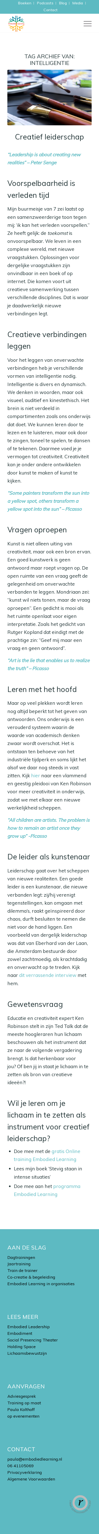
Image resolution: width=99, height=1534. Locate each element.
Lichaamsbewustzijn (27, 1353)
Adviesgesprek (21, 1396)
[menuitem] (25, 3)
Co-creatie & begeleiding (31, 1277)
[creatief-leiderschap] (49, 98)
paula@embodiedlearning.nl (34, 1459)
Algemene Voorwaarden (31, 1479)
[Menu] (85, 23)
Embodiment (19, 1333)
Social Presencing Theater (32, 1340)
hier (35, 775)
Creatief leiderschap (49, 136)
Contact (51, 10)
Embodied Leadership (28, 1326)
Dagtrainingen (21, 1257)
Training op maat (24, 1402)
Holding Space (21, 1346)
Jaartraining (19, 1263)
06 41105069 (20, 1465)
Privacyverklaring (24, 1472)
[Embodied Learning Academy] (41, 23)
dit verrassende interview (47, 975)
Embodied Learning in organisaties (41, 1283)
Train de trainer (22, 1270)
